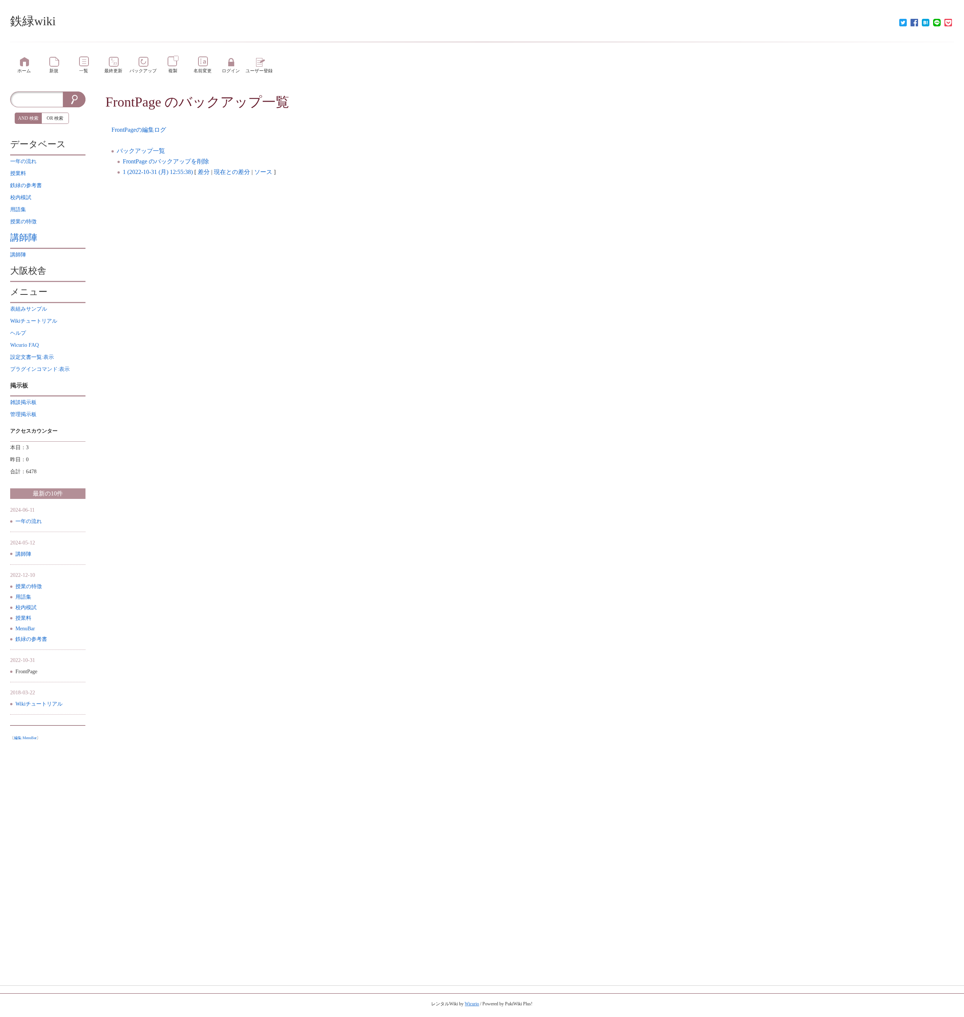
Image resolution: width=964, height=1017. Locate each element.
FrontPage (133, 102)
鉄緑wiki (33, 21)
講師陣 (23, 237)
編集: (25, 738)
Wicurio (472, 1003)
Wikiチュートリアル (39, 704)
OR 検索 (55, 118)
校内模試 (26, 607)
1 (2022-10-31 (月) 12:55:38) (158, 172)
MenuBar (25, 628)
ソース (263, 172)
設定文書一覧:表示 (32, 357)
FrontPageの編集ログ (138, 130)
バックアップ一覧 (141, 151)
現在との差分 (232, 172)
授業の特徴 (28, 586)
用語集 (23, 597)
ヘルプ (18, 333)
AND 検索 (28, 118)
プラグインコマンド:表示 (40, 369)
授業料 (23, 618)
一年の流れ (28, 521)
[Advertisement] (47, 857)
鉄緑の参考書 (31, 639)
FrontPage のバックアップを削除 (166, 161)
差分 (204, 172)
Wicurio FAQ (24, 345)
